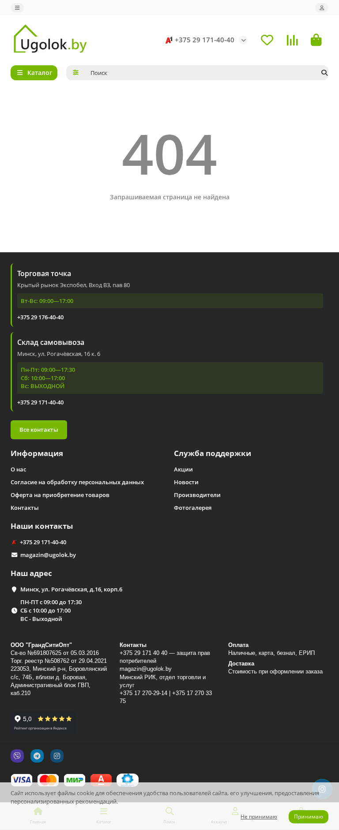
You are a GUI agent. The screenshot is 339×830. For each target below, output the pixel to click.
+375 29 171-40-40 (204, 40)
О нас (18, 469)
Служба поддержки (212, 453)
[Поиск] (324, 73)
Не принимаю (259, 816)
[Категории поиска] (75, 72)
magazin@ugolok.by (48, 555)
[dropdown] (17, 7)
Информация (37, 453)
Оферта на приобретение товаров (60, 495)
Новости (186, 482)
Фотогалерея (192, 508)
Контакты (25, 508)
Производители (197, 495)
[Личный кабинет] (321, 7)
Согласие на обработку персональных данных (77, 482)
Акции (183, 469)
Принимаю (308, 816)
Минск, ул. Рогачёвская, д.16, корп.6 (71, 589)
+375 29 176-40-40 (40, 317)
